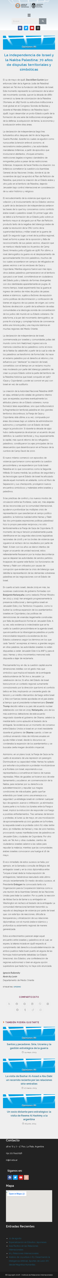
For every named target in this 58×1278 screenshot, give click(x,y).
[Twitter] (26, 28)
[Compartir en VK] (48, 1004)
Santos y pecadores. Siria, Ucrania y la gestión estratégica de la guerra (29, 1046)
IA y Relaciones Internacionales (24, 1253)
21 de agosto (15, 1238)
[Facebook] (20, 28)
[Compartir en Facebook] (17, 1004)
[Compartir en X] (9, 1004)
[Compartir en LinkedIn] (32, 1004)
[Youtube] (32, 28)
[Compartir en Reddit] (17, 1010)
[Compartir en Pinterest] (25, 1004)
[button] (29, 15)
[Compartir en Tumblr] (25, 1010)
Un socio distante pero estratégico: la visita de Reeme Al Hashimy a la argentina (29, 1115)
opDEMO (17, 987)
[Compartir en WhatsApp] (41, 1010)
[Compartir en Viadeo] (33, 1010)
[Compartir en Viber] (40, 1004)
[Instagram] (38, 28)
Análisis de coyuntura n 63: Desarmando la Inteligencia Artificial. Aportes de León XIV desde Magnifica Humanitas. (29, 1261)
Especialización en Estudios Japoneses (28, 1242)
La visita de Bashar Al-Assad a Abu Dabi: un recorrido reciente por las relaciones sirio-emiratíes (29, 1080)
